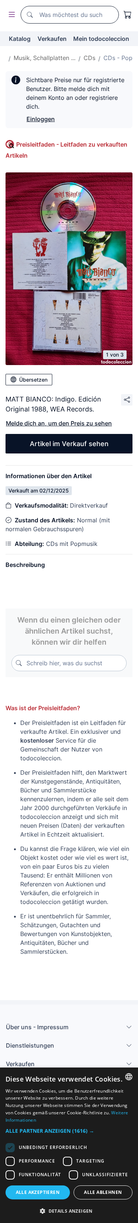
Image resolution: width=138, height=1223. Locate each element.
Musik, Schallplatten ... (44, 58)
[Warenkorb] (127, 15)
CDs (89, 58)
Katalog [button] (20, 38)
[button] (69, 1131)
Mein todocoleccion (101, 38)
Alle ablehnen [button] (103, 1192)
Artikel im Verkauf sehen (69, 444)
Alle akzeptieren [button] (38, 1192)
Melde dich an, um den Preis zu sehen (59, 423)
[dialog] (69, 1145)
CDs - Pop (117, 58)
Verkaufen (52, 38)
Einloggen (40, 119)
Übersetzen (33, 379)
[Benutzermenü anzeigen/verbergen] (10, 15)
